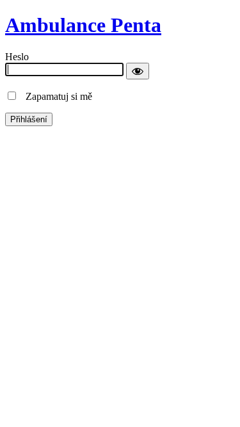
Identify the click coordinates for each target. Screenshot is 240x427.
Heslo (17, 56)
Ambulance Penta (83, 24)
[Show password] (137, 71)
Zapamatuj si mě (55, 96)
